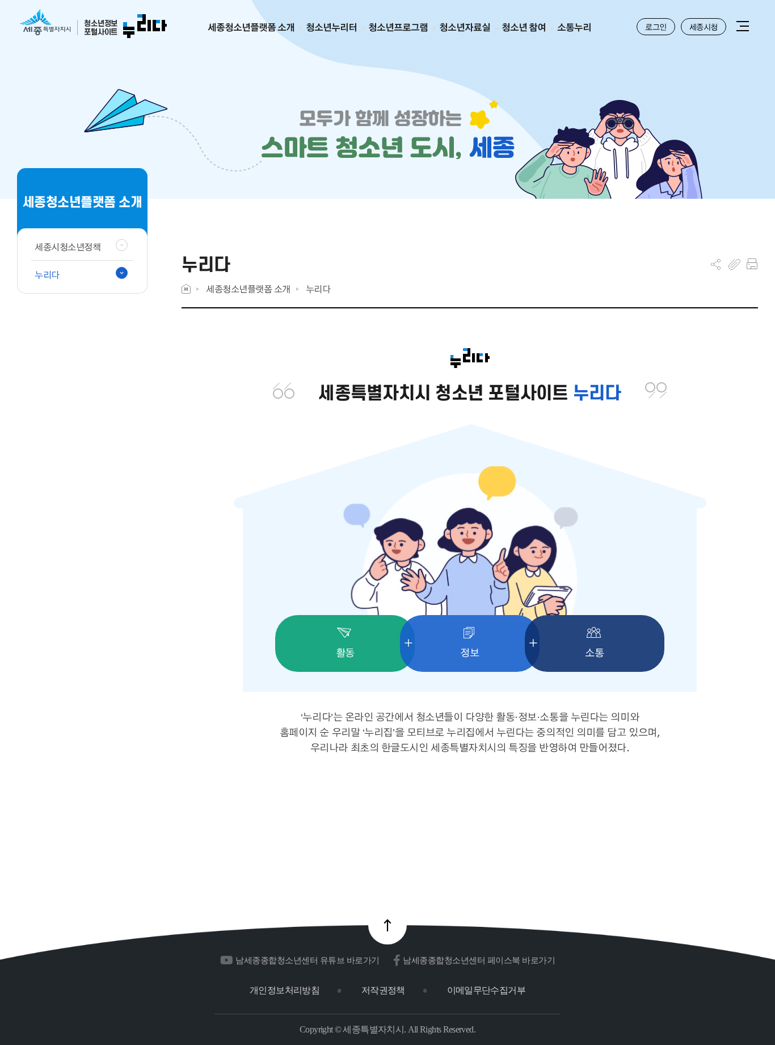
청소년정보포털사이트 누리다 (93, 24)
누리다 (318, 288)
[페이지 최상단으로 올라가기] (387, 925)
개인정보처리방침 (284, 990)
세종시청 (703, 26)
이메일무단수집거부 (486, 990)
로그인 (656, 26)
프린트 (752, 264)
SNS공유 (716, 264)
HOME (186, 289)
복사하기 (734, 264)
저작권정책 (383, 990)
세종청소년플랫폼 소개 (248, 288)
